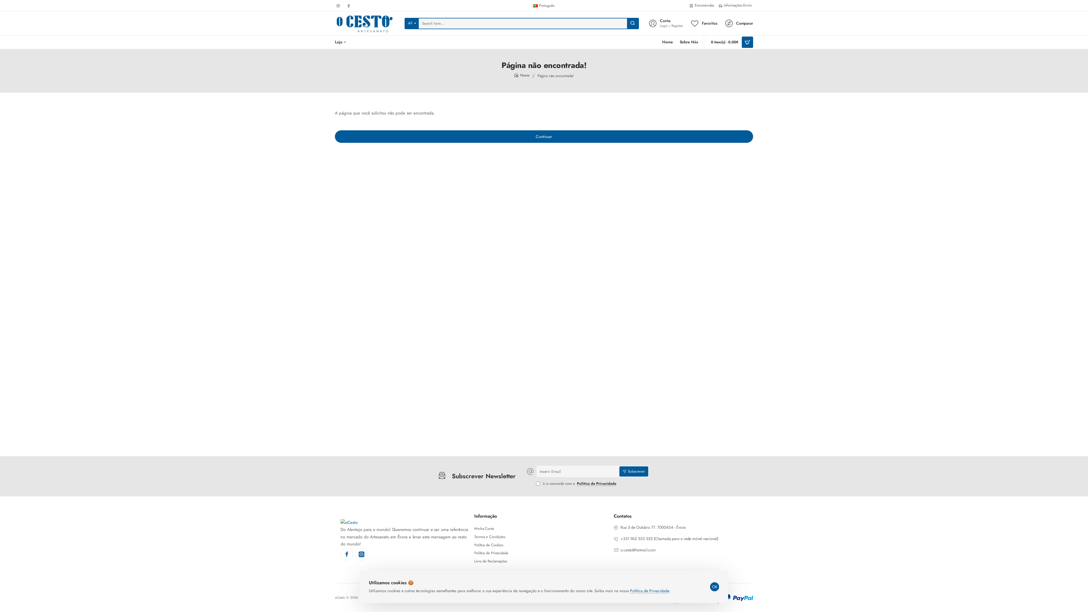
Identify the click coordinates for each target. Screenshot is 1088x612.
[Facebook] (347, 554)
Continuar (544, 136)
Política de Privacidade (649, 591)
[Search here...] (632, 23)
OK (714, 587)
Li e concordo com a (579, 483)
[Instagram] (361, 554)
